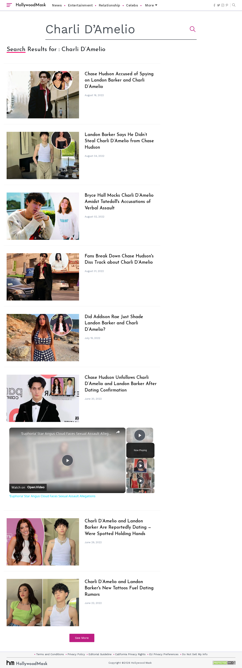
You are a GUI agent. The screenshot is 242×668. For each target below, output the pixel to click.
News (57, 5)
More (149, 5)
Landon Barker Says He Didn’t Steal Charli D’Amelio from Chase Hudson (119, 141)
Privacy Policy (76, 654)
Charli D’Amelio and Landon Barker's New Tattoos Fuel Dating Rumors (119, 588)
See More (82, 638)
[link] (15, 433)
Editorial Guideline (100, 654)
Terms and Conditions (50, 654)
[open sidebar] (9, 5)
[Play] (140, 465)
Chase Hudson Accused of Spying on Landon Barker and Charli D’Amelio (119, 80)
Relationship (109, 5)
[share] (118, 431)
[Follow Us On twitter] (218, 5)
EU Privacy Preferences (163, 654)
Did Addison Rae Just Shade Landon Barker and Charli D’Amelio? (114, 323)
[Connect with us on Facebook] (214, 5)
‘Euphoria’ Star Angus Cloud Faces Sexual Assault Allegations (67, 433)
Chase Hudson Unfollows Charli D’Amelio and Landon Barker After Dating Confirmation (121, 384)
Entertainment (80, 5)
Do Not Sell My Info (195, 654)
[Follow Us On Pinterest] (226, 5)
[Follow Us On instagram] (222, 5)
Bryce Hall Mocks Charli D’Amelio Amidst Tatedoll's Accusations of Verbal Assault (119, 201)
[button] (232, 5)
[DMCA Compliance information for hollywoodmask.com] (224, 663)
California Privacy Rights (130, 654)
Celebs (132, 5)
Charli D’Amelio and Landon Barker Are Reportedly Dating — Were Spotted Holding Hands (118, 527)
